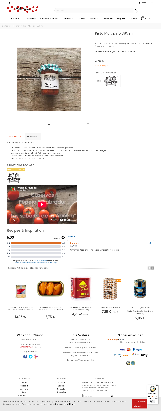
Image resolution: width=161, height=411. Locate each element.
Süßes (80, 18)
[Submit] (112, 396)
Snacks (67, 18)
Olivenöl (15, 18)
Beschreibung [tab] (15, 136)
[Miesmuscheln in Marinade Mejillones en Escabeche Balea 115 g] (51, 289)
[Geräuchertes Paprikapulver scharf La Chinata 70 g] (80, 289)
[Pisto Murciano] (88, 124)
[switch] (152, 401)
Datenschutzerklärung (65, 404)
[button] (151, 3)
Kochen (92, 18)
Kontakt (24, 382)
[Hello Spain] (22, 10)
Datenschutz (24, 395)
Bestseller (61, 392)
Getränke (30, 18)
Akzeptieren (139, 406)
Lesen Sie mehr (141, 401)
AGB (24, 392)
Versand (24, 386)
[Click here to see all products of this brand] (111, 81)
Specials (61, 386)
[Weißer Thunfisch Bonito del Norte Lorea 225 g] (140, 289)
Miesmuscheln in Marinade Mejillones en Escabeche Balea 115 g (51, 310)
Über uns (24, 389)
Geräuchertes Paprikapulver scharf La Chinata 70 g (80, 308)
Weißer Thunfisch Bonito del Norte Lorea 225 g (140, 312)
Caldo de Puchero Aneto (110, 307)
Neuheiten (61, 389)
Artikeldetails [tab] (32, 136)
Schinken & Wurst (49, 18)
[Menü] (156, 386)
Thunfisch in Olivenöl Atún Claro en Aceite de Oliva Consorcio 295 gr (20, 310)
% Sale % (133, 18)
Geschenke (107, 18)
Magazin (121, 18)
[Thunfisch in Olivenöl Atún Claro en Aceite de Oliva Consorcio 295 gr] (21, 289)
